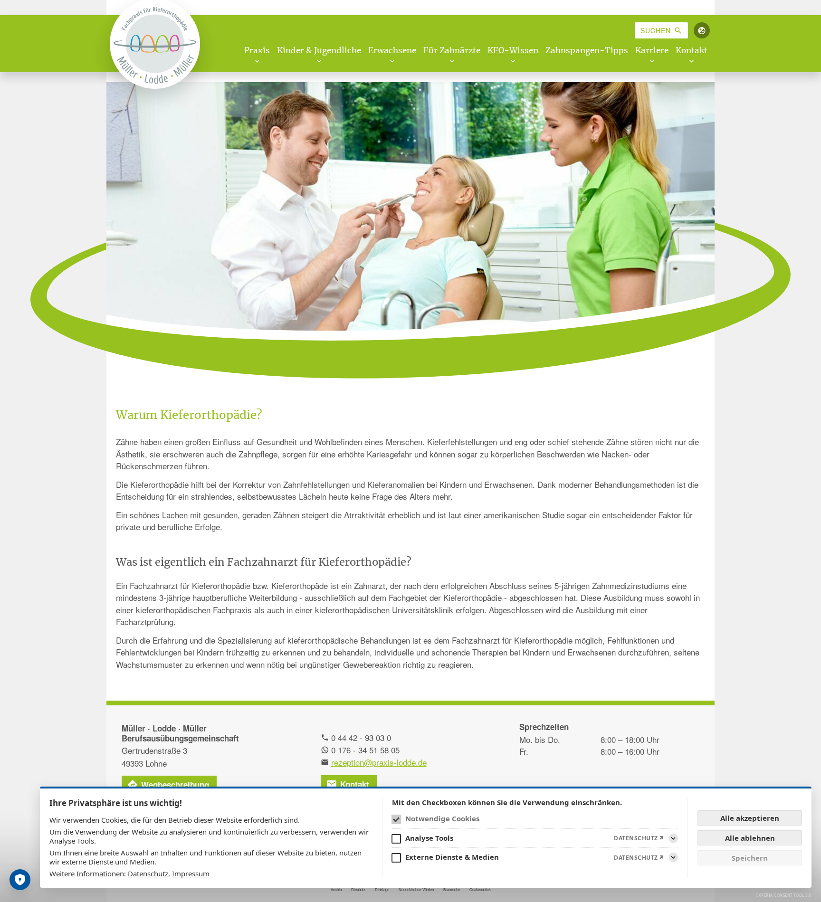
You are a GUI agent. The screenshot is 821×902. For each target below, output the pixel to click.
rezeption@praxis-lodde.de (379, 762)
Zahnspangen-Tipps (586, 50)
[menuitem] (661, 30)
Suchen (655, 30)
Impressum (191, 873)
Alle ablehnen (750, 838)
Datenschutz (148, 873)
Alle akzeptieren (749, 818)
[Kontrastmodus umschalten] (702, 30)
